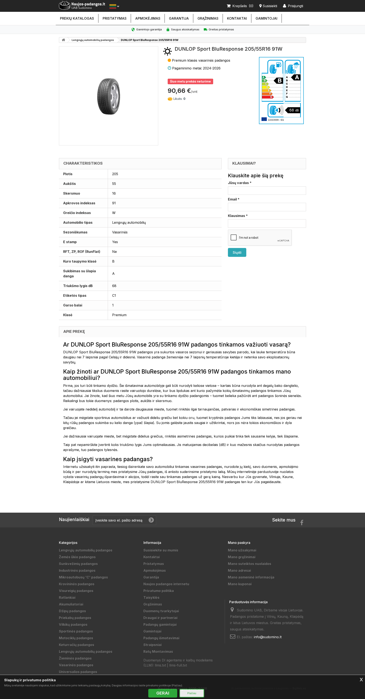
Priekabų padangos (75, 618)
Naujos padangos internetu (166, 584)
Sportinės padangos (76, 631)
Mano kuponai (240, 584)
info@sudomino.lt (268, 637)
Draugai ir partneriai (160, 618)
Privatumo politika (158, 591)
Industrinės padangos (77, 570)
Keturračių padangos (76, 645)
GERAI (162, 693)
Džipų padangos (72, 611)
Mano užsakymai (242, 550)
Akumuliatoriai (71, 604)
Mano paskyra (239, 543)
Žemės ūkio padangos (77, 557)
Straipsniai (152, 645)
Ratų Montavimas (158, 651)
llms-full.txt (178, 665)
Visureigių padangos (76, 591)
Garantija (179, 18)
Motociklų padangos (76, 638)
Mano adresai (239, 570)
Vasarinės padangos (76, 665)
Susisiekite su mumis (160, 550)
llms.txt (160, 665)
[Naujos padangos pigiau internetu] (82, 5)
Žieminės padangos (75, 658)
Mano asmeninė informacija (251, 577)
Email (234, 199)
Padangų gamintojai (160, 624)
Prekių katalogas (77, 18)
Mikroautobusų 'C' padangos (83, 577)
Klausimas (238, 216)
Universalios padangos (78, 672)
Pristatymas (115, 18)
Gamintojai (266, 18)
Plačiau (191, 693)
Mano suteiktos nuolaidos (249, 564)
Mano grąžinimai (241, 557)
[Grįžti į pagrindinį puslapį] (63, 40)
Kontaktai (237, 18)
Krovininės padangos (76, 584)
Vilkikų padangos (73, 624)
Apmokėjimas (147, 18)
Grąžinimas (207, 18)
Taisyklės (151, 597)
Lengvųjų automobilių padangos (93, 40)
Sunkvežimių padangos (78, 564)
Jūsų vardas (240, 183)
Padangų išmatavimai (161, 638)
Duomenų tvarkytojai (161, 611)
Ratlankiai (67, 597)
